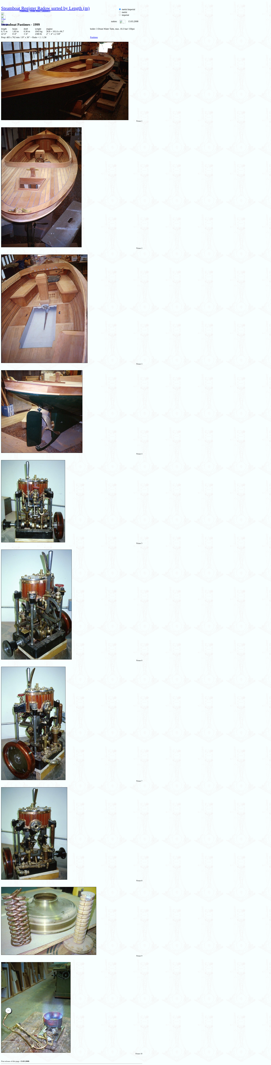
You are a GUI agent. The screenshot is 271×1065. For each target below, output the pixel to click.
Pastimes (94, 37)
